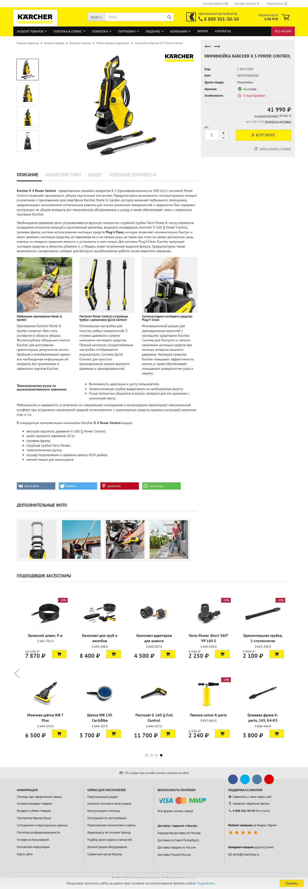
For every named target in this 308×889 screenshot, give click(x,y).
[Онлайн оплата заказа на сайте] (182, 801)
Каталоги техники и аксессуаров (109, 803)
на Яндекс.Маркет (252, 825)
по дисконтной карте (266, 116)
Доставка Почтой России (174, 855)
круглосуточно (251, 847)
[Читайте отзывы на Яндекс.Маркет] (243, 832)
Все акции (283, 31)
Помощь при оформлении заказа (39, 797)
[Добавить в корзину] (59, 654)
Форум (203, 31)
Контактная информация (33, 847)
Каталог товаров (30, 31)
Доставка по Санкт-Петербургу (178, 840)
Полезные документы (132, 174)
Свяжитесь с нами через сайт (252, 797)
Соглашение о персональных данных (42, 825)
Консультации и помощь (103, 811)
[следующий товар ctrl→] (217, 48)
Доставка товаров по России (177, 847)
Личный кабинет (214, 3)
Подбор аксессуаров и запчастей (109, 840)
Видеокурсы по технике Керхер (109, 832)
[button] (36, 486)
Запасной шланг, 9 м (45, 635)
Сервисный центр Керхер (104, 854)
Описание (27, 174)
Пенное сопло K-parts (208, 715)
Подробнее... (207, 883)
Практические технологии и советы (111, 825)
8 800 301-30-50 (221, 19)
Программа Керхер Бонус (34, 818)
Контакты (223, 31)
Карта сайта (24, 854)
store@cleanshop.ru (246, 854)
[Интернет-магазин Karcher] (35, 24)
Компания (178, 31)
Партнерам (126, 31)
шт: (207, 127)
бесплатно (251, 811)
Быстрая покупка (246, 3)
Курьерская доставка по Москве (179, 833)
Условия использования (33, 840)
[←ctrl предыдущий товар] (208, 48)
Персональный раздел (102, 797)
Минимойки (245, 82)
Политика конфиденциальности (38, 832)
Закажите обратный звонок (251, 803)
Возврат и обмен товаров (34, 811)
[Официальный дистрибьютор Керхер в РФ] (191, 17)
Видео (95, 174)
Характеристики (63, 174)
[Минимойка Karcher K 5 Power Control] (121, 104)
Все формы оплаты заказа (175, 811)
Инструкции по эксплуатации (107, 818)
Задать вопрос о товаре (275, 149)
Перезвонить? (276, 3)
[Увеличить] (37, 539)
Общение (153, 31)
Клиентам (100, 31)
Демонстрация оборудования (107, 847)
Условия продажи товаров (34, 803)
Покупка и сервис (68, 31)
